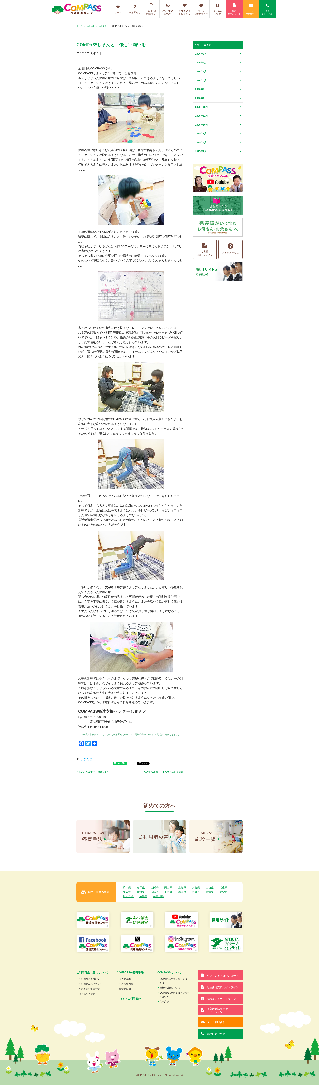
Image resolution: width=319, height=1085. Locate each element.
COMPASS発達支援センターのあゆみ (175, 994)
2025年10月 (201, 124)
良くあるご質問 (87, 994)
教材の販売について (170, 987)
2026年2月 (201, 89)
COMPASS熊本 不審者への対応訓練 (163, 771)
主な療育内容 (126, 984)
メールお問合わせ (251, 12)
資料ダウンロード (234, 12)
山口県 (210, 887)
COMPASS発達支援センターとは (175, 981)
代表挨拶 (164, 1001)
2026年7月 (201, 62)
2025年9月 (201, 133)
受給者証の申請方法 (89, 989)
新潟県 (210, 892)
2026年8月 (201, 53)
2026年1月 (201, 98)
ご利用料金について (89, 979)
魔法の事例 (125, 989)
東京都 (168, 892)
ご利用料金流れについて (151, 12)
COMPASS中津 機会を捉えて (95, 771)
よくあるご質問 (217, 12)
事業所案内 (134, 12)
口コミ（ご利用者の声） (131, 998)
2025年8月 (201, 142)
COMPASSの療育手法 (184, 12)
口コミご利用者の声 (201, 12)
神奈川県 (158, 896)
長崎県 (155, 892)
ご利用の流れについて (90, 984)
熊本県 (127, 892)
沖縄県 (143, 896)
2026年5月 (201, 80)
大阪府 (155, 887)
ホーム (118, 12)
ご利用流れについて (204, 253)
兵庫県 (223, 887)
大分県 (196, 887)
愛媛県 (141, 892)
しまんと (86, 759)
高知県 (182, 887)
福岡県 (141, 887)
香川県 (127, 887)
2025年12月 (201, 107)
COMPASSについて (167, 12)
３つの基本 (125, 979)
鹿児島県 (128, 896)
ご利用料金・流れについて (92, 972)
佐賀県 (223, 892)
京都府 (196, 892)
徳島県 (182, 892)
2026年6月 (201, 71)
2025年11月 (201, 115)
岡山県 (168, 887)
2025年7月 (201, 151)
